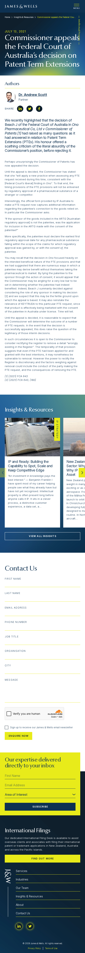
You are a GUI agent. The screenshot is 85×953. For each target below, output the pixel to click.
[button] (82, 472)
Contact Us (23, 913)
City (8, 665)
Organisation (15, 651)
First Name (13, 578)
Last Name (12, 593)
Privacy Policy (34, 948)
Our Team (22, 887)
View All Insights (42, 536)
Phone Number (16, 622)
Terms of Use (51, 948)
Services (21, 871)
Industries (22, 879)
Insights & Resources (23, 17)
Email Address (16, 607)
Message (11, 680)
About (20, 904)
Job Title (12, 636)
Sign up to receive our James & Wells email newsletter (41, 727)
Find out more (42, 858)
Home (7, 17)
